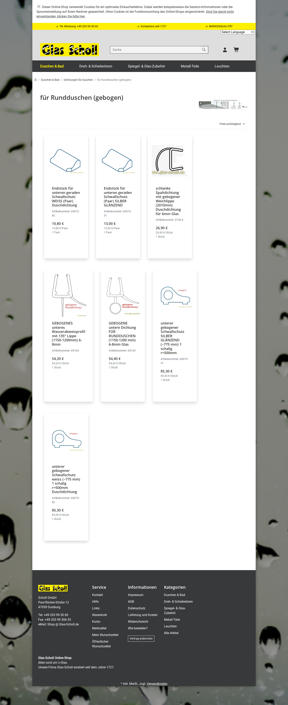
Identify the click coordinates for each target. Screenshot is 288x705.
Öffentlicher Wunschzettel (101, 644)
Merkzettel (99, 628)
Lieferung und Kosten (143, 615)
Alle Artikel (171, 633)
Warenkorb (99, 615)
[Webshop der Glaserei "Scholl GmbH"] (69, 49)
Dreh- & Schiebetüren (95, 66)
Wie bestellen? (138, 628)
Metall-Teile (190, 66)
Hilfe (95, 601)
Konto (96, 621)
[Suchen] (204, 50)
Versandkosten (157, 684)
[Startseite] (35, 79)
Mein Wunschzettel (105, 635)
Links (96, 608)
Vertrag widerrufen (141, 638)
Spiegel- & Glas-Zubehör (146, 66)
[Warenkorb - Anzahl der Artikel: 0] (236, 49)
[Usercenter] (224, 49)
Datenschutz (136, 608)
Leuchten (222, 66)
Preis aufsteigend (230, 123)
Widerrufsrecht (138, 621)
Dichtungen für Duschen (78, 79)
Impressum (135, 595)
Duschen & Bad (52, 66)
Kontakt (97, 595)
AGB (131, 601)
